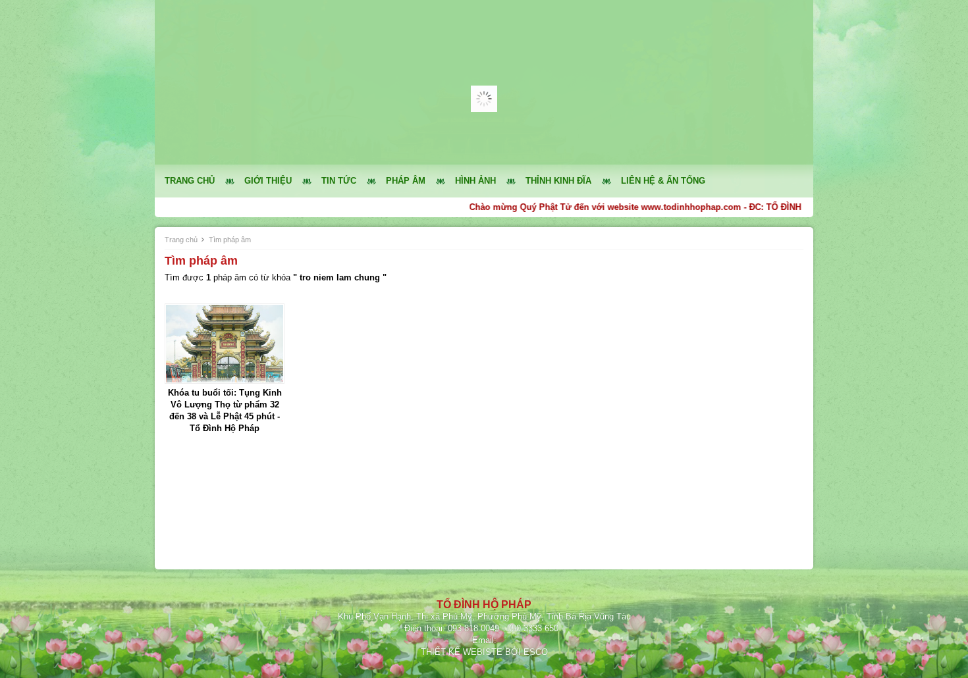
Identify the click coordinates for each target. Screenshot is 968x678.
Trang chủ (190, 181)
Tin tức (338, 181)
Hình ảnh (475, 181)
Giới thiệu (268, 181)
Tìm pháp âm (230, 240)
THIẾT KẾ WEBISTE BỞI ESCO (484, 652)
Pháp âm (405, 181)
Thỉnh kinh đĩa (558, 181)
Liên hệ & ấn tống (663, 181)
